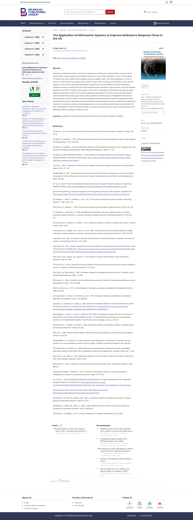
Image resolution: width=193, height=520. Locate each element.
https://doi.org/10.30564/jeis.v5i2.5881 (71, 58)
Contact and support (31, 508)
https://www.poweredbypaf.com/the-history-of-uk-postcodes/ (76, 393)
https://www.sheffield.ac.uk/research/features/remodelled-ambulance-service (97, 186)
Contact (113, 23)
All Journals (78, 503)
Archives (62, 30)
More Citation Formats (150, 112)
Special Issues (83, 23)
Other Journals (79, 505)
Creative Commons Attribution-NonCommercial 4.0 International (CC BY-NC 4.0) (153, 158)
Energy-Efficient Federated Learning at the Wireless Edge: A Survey (34, 133)
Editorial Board (100, 23)
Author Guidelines (67, 23)
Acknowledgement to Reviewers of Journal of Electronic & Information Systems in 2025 (34, 69)
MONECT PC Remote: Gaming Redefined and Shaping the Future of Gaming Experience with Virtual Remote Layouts (33, 122)
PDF (145, 86)
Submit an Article (162, 23)
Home (23, 23)
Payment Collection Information (35, 505)
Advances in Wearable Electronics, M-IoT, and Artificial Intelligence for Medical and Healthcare (34, 109)
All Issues (52, 23)
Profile (26, 503)
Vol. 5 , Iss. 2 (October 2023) (77, 30)
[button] (110, 12)
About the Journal (36, 23)
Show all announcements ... (32, 78)
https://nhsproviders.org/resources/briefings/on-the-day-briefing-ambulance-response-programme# (91, 194)
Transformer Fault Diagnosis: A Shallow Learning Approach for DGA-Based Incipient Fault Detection (34, 144)
